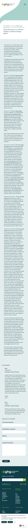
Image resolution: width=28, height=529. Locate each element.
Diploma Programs (4, 494)
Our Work (16, 494)
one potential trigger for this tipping (15, 179)
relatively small (12, 149)
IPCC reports (7, 164)
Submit (6, 461)
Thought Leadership (18, 499)
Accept (4, 522)
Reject (10, 522)
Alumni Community (18, 513)
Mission (3, 512)
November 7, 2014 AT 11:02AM (12, 372)
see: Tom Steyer (11, 161)
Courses (4, 492)
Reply (6, 368)
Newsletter (18, 511)
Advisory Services (17, 497)
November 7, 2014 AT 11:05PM (12, 405)
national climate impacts (14, 162)
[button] (25, 5)
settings (11, 519)
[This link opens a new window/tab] (21, 484)
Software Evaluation (17, 502)
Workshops (4, 496)
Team (3, 511)
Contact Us (6, 484)
